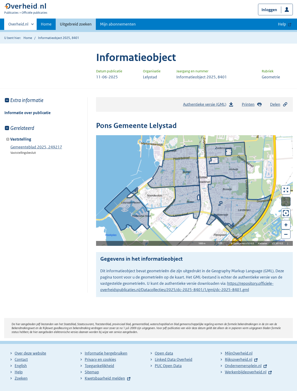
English (21, 365)
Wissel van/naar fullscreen (286, 190)
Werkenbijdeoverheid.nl (245, 372)
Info (220, 242)
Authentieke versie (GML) (206, 106)
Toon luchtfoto (286, 201)
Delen (275, 104)
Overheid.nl (18, 26)
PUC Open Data (168, 365)
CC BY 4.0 (279, 243)
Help (19, 372)
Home (46, 24)
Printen (248, 104)
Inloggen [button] (269, 9)
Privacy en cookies (100, 359)
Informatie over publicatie (27, 112)
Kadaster (264, 243)
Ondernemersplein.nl (243, 365)
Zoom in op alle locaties (286, 213)
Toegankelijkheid (99, 365)
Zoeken (21, 378)
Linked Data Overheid (173, 359)
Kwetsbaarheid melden (105, 378)
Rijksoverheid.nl (238, 359)
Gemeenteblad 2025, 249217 (36, 147)
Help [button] (282, 24)
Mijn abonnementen (118, 24)
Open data (164, 353)
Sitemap (92, 372)
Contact (21, 359)
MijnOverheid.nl (238, 353)
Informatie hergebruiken (106, 353)
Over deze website (30, 353)
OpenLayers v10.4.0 (244, 243)
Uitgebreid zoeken (76, 24)
